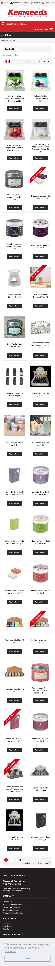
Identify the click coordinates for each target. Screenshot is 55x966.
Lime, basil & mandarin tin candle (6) (40, 542)
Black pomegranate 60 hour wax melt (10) (40, 197)
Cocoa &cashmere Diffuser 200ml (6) (40, 296)
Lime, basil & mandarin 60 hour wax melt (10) (14, 542)
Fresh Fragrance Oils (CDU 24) (40, 394)
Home (3, 40)
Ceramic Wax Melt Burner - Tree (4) (14, 296)
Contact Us (7, 902)
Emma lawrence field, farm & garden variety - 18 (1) (40, 345)
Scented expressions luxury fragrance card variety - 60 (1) (14, 789)
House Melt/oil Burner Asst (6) (41, 444)
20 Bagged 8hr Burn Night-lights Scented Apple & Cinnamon (14, 147)
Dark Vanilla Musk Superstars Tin (14, 345)
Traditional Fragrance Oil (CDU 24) (14, 838)
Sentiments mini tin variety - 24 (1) (40, 789)
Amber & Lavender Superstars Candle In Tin (14, 197)
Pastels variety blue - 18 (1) (14, 641)
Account (6, 923)
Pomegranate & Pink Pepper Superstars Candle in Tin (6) (40, 690)
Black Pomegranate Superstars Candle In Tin (14, 246)
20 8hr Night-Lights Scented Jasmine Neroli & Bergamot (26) (14, 98)
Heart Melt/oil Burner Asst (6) (14, 444)
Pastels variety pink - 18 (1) (14, 690)
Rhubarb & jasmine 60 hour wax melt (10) (14, 740)
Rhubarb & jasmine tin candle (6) (41, 740)
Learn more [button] (10, 951)
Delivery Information (11, 907)
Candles (12, 40)
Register (6, 929)
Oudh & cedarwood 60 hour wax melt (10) (14, 592)
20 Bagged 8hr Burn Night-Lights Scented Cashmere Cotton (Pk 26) (40, 147)
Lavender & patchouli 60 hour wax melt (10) (14, 493)
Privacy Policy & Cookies (13, 913)
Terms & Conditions (11, 910)
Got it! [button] (28, 959)
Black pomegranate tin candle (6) (40, 246)
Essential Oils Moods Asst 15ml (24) (14, 394)
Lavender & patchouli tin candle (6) (40, 493)
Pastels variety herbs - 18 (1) (40, 641)
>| (20, 860)
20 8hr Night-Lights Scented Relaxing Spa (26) (41, 98)
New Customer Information (14, 904)
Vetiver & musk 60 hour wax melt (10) (40, 838)
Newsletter (7, 926)
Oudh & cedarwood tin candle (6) (40, 592)
